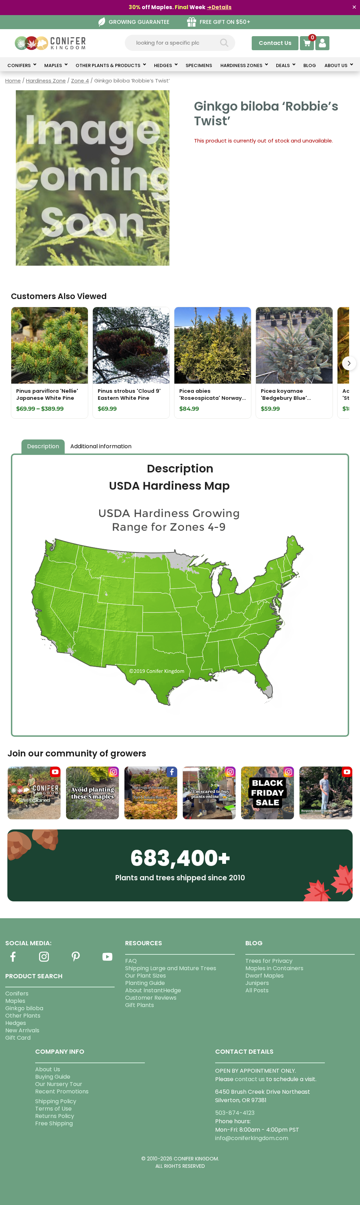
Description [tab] (43, 446)
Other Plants (22, 1016)
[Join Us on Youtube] (107, 961)
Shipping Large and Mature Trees (170, 968)
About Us (47, 1069)
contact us (250, 1079)
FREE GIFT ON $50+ (225, 22)
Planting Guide (145, 983)
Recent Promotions (62, 1091)
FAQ (131, 961)
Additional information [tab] (100, 446)
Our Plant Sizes (145, 976)
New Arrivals (22, 1030)
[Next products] (349, 363)
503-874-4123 (235, 1113)
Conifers (16, 993)
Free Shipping (54, 1123)
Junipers (257, 983)
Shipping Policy (55, 1101)
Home (13, 80)
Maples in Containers (274, 968)
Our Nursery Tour (58, 1084)
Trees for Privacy (268, 961)
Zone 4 (80, 80)
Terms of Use (53, 1109)
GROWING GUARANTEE (139, 22)
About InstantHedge (153, 990)
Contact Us (275, 43)
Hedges (15, 1023)
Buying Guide (52, 1077)
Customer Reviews (150, 998)
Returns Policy (54, 1116)
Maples (15, 1001)
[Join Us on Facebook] (12, 961)
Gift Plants (139, 1005)
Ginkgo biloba (24, 1008)
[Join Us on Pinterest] (76, 961)
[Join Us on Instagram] (44, 961)
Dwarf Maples (264, 976)
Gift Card (18, 1038)
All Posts (257, 990)
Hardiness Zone (46, 80)
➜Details (219, 7)
